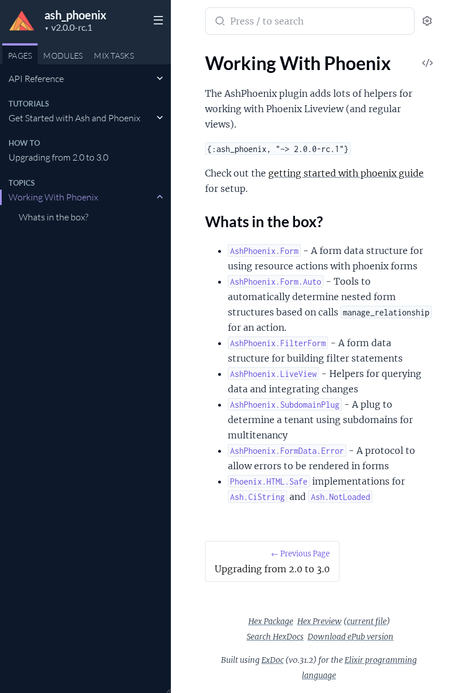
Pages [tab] (20, 55)
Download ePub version (351, 637)
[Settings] (427, 21)
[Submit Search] (219, 22)
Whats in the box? (53, 217)
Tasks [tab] (114, 55)
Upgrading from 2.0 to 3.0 (58, 157)
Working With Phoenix (53, 197)
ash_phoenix (75, 15)
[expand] (159, 78)
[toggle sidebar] (156, 19)
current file (367, 621)
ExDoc (272, 660)
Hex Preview (319, 621)
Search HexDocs (275, 636)
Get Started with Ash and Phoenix (74, 118)
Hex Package (270, 621)
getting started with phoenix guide (346, 173)
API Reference (36, 78)
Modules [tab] (63, 55)
